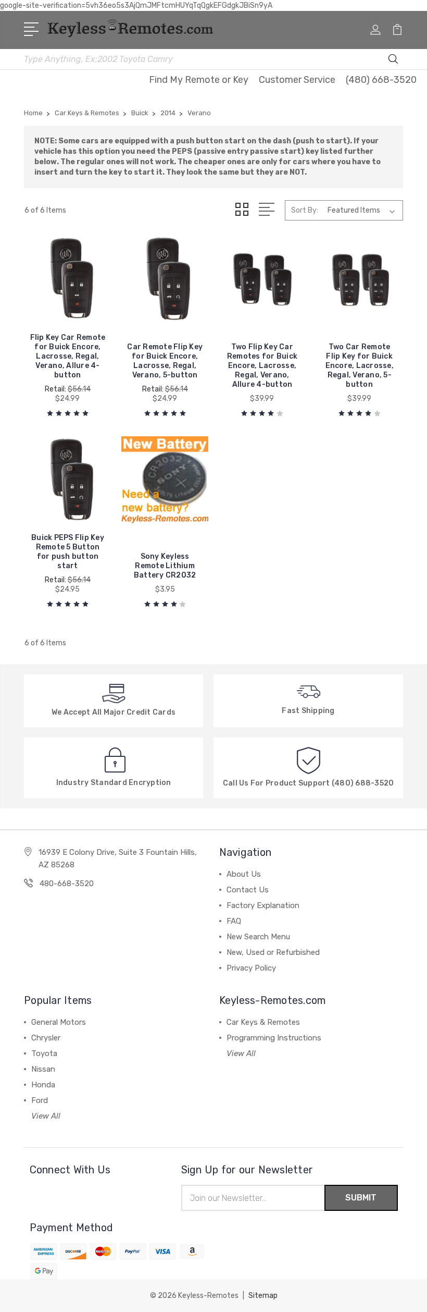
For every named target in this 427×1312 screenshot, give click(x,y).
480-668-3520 (67, 883)
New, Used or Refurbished (273, 952)
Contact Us (248, 889)
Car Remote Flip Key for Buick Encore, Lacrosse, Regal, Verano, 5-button (165, 360)
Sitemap (263, 1295)
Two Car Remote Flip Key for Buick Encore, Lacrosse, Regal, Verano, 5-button (359, 365)
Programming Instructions (274, 1038)
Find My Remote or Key (198, 79)
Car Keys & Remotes (263, 1022)
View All (45, 1116)
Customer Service (297, 79)
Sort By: (304, 210)
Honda (43, 1084)
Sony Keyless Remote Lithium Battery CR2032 (165, 566)
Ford (39, 1100)
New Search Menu (258, 936)
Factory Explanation (263, 905)
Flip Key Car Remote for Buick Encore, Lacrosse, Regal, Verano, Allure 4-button (68, 356)
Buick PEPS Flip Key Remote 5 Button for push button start (67, 551)
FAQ (234, 921)
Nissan (43, 1069)
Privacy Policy (251, 968)
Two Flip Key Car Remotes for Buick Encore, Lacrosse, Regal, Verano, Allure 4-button (262, 365)
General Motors (58, 1022)
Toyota (44, 1053)
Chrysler (45, 1038)
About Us (244, 874)
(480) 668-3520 (381, 79)
